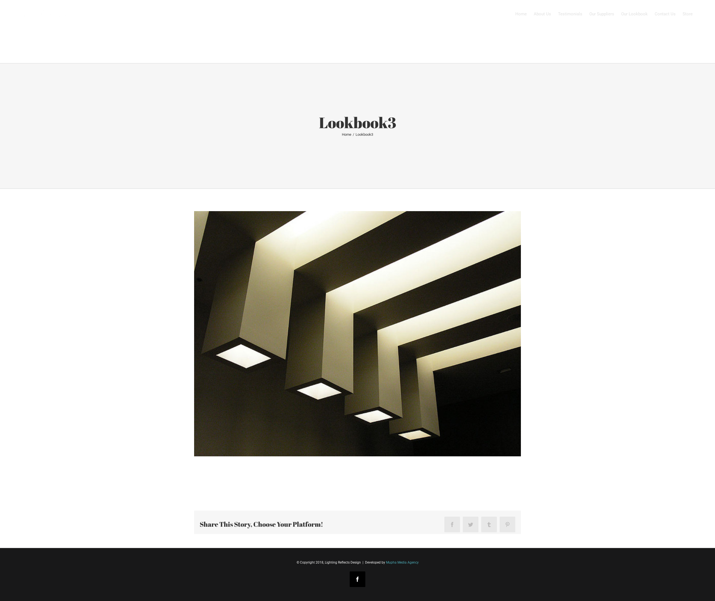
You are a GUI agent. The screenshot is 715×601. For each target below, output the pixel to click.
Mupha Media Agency (402, 562)
